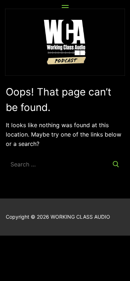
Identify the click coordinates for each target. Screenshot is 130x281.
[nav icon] (65, 7)
